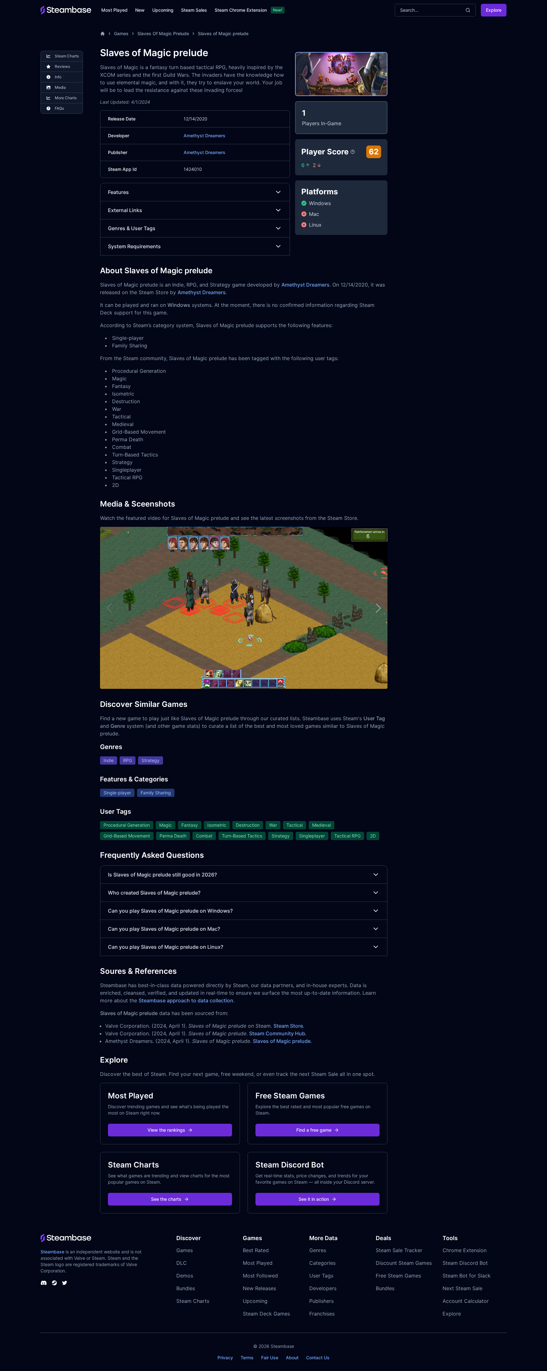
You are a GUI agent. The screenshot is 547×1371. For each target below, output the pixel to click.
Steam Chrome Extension (241, 10)
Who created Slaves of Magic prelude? (154, 892)
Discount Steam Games (404, 1263)
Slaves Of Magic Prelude (163, 33)
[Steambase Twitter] (64, 1282)
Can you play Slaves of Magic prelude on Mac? (164, 929)
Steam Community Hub (277, 1033)
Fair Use (269, 1357)
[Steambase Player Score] (352, 152)
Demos (184, 1275)
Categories (322, 1263)
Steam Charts (192, 1301)
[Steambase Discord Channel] (44, 1282)
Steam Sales (194, 10)
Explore (493, 10)
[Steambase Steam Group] (54, 1282)
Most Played (114, 10)
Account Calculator (466, 1301)
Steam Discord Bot (465, 1263)
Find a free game (313, 1130)
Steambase (52, 1251)
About (292, 1357)
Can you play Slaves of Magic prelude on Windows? (170, 911)
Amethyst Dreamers (204, 135)
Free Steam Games (398, 1275)
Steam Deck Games (266, 1313)
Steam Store (288, 1026)
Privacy (225, 1357)
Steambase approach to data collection (186, 1000)
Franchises (322, 1313)
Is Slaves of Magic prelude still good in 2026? (162, 874)
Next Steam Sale (462, 1288)
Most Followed (260, 1275)
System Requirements (134, 246)
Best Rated (256, 1250)
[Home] (102, 33)
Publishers (321, 1301)
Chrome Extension (465, 1250)
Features (118, 192)
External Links (125, 210)
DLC (181, 1263)
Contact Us (318, 1357)
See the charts (166, 1199)
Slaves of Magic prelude (223, 33)
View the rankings (166, 1130)
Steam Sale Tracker (399, 1250)
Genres (317, 1250)
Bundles (185, 1288)
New (140, 10)
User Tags (321, 1275)
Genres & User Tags (131, 228)
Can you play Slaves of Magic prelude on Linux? (165, 947)
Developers (322, 1288)
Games (121, 33)
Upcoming (162, 10)
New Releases (259, 1288)
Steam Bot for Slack (467, 1275)
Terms (247, 1357)
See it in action (314, 1199)
